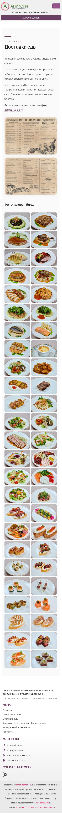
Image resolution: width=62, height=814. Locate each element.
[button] (31, 17)
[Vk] (5, 774)
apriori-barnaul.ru (23, 784)
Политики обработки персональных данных (35, 807)
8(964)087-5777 (40, 12)
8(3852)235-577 (13, 109)
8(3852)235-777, (21, 12)
